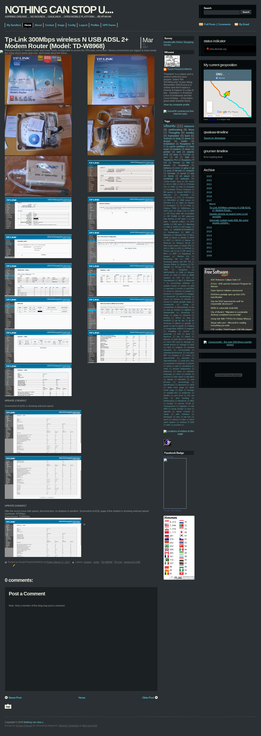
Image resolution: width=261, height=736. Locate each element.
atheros (178, 291)
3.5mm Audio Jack (172, 181)
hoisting (190, 326)
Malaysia (167, 235)
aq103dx (190, 288)
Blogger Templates (69, 725)
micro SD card (173, 342)
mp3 (192, 345)
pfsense (181, 363)
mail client (178, 339)
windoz (175, 419)
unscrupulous (169, 406)
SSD (187, 259)
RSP (175, 254)
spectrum (182, 385)
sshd (192, 385)
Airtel (175, 154)
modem (177, 149)
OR (165, 248)
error (177, 168)
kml (179, 334)
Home (82, 697)
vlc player (185, 176)
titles (192, 401)
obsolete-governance (173, 353)
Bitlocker (167, 195)
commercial (168, 304)
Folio (189, 205)
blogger (190, 294)
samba (188, 374)
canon (166, 299)
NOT (169, 240)
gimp (186, 168)
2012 (209, 243)
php (192, 173)
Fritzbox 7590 (170, 208)
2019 (209, 192)
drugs (166, 315)
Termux (176, 162)
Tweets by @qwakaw (214, 138)
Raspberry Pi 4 (171, 160)
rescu (179, 371)
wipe (184, 419)
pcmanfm (170, 363)
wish (168, 425)
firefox (178, 318)
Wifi (188, 162)
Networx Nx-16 (183, 243)
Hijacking (190, 224)
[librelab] (1, 52)
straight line (172, 393)
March (212, 204)
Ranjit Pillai (168, 457)
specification (169, 385)
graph (166, 326)
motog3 (183, 345)
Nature (188, 240)
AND (173, 187)
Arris (181, 187)
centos (177, 299)
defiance (167, 168)
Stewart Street (170, 264)
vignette (167, 411)
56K (175, 184)
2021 (209, 184)
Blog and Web (90, 725)
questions (186, 366)
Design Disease (24, 725)
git (193, 168)
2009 (209, 255)
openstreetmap (170, 361)
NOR (192, 238)
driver (188, 138)
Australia (190, 187)
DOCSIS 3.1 (169, 203)
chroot (166, 302)
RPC (166, 254)
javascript (168, 334)
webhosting (175, 129)
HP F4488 (172, 216)
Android (168, 138)
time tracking (182, 398)
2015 (209, 231)
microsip (187, 342)
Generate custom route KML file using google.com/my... (228, 221)
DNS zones (185, 200)
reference (168, 371)
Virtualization (169, 280)
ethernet (186, 315)
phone (191, 363)
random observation (182, 369)
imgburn (190, 328)
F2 (181, 205)
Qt (178, 251)
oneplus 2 (176, 355)
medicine (190, 339)
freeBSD (167, 320)
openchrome (169, 358)
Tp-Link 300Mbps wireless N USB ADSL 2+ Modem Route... (230, 209)
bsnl (187, 135)
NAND (183, 238)
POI (179, 248)
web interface (183, 414)
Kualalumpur (173, 232)
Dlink (181, 203)
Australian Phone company (179, 189)
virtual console (183, 411)
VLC (188, 278)
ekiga (175, 315)
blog (178, 138)
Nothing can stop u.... (59, 9)
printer (167, 152)
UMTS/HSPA (169, 272)
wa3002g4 (168, 179)
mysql (183, 173)
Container (190, 197)
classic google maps (182, 302)
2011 (209, 247)
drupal (167, 141)
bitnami (167, 165)
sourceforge (183, 382)
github (178, 323)
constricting (168, 307)
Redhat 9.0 (183, 256)
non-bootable (184, 350)
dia (192, 307)
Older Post (148, 697)
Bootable (184, 195)
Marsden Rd (180, 235)
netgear (179, 347)
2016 (209, 227)
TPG (188, 267)
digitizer (187, 310)
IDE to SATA (172, 227)
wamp (166, 414)
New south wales (171, 246)
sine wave (178, 377)
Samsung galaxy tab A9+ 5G (177, 262)
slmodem (182, 379)
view (189, 409)
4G (168, 184)
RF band (187, 251)
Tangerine (183, 270)
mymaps (171, 173)
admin (183, 286)
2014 (209, 235)
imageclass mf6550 (174, 328)
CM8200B (168, 197)
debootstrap (182, 307)
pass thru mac (187, 361)
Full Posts (209, 24)
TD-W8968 (106, 562)
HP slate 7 (182, 219)
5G (181, 184)
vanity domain (177, 409)
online (188, 355)
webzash (185, 179)
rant (179, 152)
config (185, 304)
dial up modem (173, 310)
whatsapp (168, 417)
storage (190, 390)
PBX (172, 248)
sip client (190, 377)
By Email (244, 24)
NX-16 (178, 240)
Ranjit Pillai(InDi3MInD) (179, 69)
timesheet (182, 401)
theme (171, 176)
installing (172, 331)
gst (173, 326)
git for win (179, 320)
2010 (209, 251)
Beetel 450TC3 (184, 192)
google (188, 323)
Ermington (171, 205)
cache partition (177, 146)
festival (167, 318)
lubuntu (167, 339)
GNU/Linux (186, 208)
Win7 (180, 280)
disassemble (169, 312)
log (178, 337)
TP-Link (178, 267)
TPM (166, 270)
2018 (209, 196)
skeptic (170, 379)
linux (191, 129)
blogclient (179, 294)
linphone (167, 337)
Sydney (183, 264)
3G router (189, 181)
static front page (176, 387)
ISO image (186, 227)
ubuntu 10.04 (184, 403)
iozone (186, 331)
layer (188, 334)
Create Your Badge (172, 510)
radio (166, 369)
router (184, 141)
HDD (192, 211)
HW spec (178, 224)
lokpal (187, 337)
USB (181, 272)
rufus (178, 374)
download (185, 312)
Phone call (168, 251)
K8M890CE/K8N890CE (183, 230)
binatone (167, 294)
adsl (192, 286)
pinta (169, 366)
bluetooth (171, 296)
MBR (188, 232)
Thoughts (174, 132)
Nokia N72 (186, 246)
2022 (209, 180)
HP (176, 157)
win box (187, 417)
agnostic (170, 288)
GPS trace (168, 211)
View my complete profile (177, 104)
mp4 (169, 347)
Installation (169, 144)
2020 (209, 188)
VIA (178, 278)
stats (181, 390)
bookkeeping (185, 296)
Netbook (167, 243)
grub (169, 170)
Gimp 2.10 (181, 211)
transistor (173, 135)
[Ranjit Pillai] (175, 508)
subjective (186, 393)
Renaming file (171, 259)
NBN (187, 157)
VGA (175, 275)
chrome (187, 299)
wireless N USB (187, 422)
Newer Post (15, 697)
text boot (178, 395)
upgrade (183, 406)
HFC (166, 157)
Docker (191, 203)
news (187, 149)
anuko (180, 288)
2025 (209, 176)
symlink (167, 395)
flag (188, 318)
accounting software (180, 283)
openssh (185, 358)
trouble (170, 403)
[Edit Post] (13, 565)
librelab (178, 170)
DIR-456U (171, 200)
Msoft (174, 238)
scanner (167, 377)
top (8, 706)
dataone (189, 126)
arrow (169, 291)
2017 (209, 200)
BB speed (168, 192)
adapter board (170, 286)
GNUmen (212, 119)
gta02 (181, 326)
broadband (184, 165)
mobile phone (170, 345)
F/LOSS (186, 154)
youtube (177, 425)
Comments (224, 24)
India (166, 230)
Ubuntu (170, 126)
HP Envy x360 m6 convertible (180, 213)
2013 (209, 239)
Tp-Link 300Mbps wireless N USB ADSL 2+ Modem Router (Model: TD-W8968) (66, 42)
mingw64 (190, 170)
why (178, 417)
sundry (190, 132)
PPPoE (188, 248)
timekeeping (169, 401)
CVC (179, 197)
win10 (166, 419)
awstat (188, 291)
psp (176, 366)
